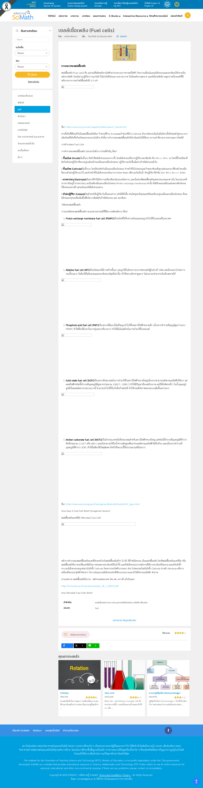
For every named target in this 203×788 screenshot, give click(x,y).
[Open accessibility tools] (196, 781)
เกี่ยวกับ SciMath (20, 730)
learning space (32, 4)
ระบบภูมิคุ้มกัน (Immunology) (164, 693)
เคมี (19, 109)
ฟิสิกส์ (21, 102)
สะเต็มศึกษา (23, 150)
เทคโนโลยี (22, 130)
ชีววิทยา (21, 116)
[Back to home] (22, 15)
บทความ (74, 16)
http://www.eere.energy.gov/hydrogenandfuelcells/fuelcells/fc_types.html (103, 504)
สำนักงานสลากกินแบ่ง (177, 4)
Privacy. (126, 775)
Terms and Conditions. (110, 775)
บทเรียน (86, 16)
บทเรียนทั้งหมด (25, 95)
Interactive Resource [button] (134, 16)
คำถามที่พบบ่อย (71, 730)
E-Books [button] (113, 16)
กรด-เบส (109, 693)
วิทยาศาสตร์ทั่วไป (26, 143)
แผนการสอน (99, 16)
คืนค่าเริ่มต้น (33, 81)
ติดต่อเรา (37, 730)
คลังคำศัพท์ (176, 16)
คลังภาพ (63, 16)
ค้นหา (34, 75)
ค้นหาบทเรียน (29, 31)
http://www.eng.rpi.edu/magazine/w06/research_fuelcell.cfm (96, 127)
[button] (188, 15)
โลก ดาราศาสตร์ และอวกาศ (31, 136)
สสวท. (168, 4)
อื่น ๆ (20, 157)
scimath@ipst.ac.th (86, 779)
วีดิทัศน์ (51, 16)
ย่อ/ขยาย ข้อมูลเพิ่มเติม (124, 620)
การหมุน (64, 693)
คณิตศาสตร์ (24, 123)
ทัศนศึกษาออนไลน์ (158, 16)
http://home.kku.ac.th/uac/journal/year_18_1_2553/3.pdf (90, 586)
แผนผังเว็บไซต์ (52, 730)
